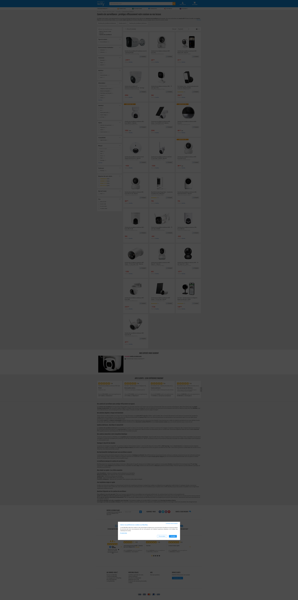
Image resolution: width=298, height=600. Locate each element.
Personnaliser (162, 536)
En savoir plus (123, 533)
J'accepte (172, 536)
